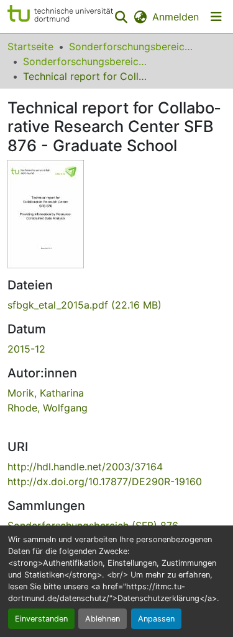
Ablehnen (102, 618)
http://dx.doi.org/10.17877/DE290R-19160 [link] (104, 481)
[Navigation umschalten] (216, 17)
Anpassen (156, 618)
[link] (116, 304)
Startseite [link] (30, 46)
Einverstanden (41, 618)
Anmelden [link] (175, 17)
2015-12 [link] (26, 349)
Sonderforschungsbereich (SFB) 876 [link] (85, 61)
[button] (60, 17)
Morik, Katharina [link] (45, 393)
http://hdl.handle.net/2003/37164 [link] (85, 466)
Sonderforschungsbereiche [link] (131, 46)
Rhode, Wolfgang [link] (47, 408)
